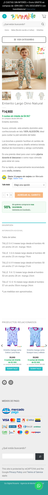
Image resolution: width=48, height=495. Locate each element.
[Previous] (6, 67)
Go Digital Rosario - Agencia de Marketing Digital (24, 483)
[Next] (41, 67)
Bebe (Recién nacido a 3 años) (22, 30)
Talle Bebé (6, 185)
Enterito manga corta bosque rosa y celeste (36, 351)
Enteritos (40, 30)
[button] (4, 16)
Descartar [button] (30, 9)
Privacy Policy (15, 472)
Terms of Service (35, 472)
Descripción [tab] (7, 225)
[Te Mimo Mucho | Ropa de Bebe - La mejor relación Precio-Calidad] (23, 16)
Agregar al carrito (28, 195)
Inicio (7, 30)
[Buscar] (39, 456)
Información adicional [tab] (12, 231)
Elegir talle (12, 369)
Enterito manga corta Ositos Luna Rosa (12, 351)
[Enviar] (42, 24)
